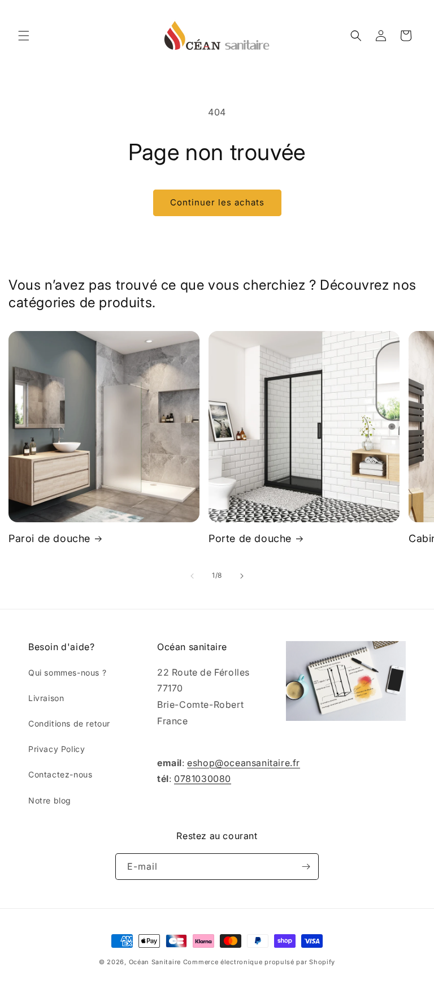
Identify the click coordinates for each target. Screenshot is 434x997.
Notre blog (49, 800)
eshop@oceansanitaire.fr (243, 762)
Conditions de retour (69, 723)
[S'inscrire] (305, 866)
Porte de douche (250, 538)
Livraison (46, 698)
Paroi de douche (49, 538)
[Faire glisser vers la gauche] (192, 576)
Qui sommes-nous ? (67, 672)
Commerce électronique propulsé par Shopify (259, 962)
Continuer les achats (217, 202)
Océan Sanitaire (155, 962)
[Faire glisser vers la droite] (241, 576)
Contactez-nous (60, 774)
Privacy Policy (56, 749)
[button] (23, 35)
